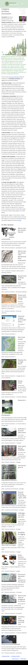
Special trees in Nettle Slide (22, 278)
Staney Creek (20, 382)
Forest (19, 220)
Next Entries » (15, 658)
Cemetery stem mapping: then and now (21, 620)
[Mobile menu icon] (22, 4)
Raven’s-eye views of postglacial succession (22, 598)
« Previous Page (5, 656)
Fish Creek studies (21, 338)
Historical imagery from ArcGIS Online (22, 319)
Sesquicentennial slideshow (10, 644)
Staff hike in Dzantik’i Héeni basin (22, 430)
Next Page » (24, 658)
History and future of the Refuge (22, 297)
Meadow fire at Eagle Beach (22, 362)
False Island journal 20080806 (22, 448)
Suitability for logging (21, 533)
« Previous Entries (15, 656)
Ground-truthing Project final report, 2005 (22, 495)
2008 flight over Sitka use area (21, 515)
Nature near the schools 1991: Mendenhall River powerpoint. (22, 255)
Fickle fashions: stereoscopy (22, 557)
